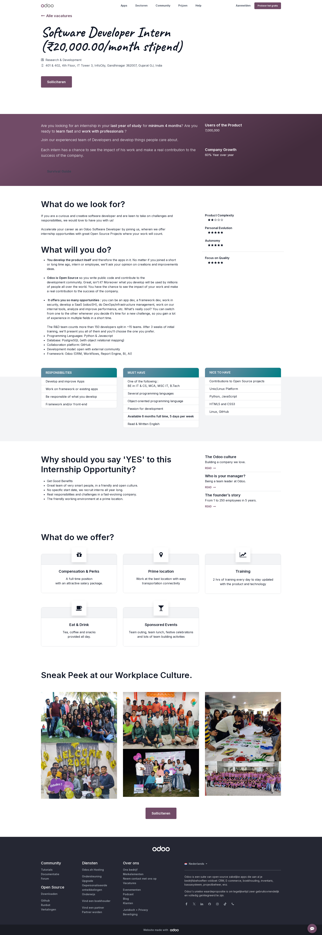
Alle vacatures (59, 16)
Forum (45, 878)
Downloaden (49, 893)
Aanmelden (243, 5)
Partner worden (92, 912)
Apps (124, 5)
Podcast (128, 894)
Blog (126, 898)
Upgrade (87, 880)
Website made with (156, 929)
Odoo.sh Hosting (93, 869)
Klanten (128, 903)
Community (163, 5)
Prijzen (182, 5)
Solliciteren (56, 82)
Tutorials (47, 869)
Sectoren (141, 5)
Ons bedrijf (130, 869)
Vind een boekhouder (96, 900)
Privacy (143, 909)
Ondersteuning (92, 876)
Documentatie (50, 874)
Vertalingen (48, 909)
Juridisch (129, 909)
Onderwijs (88, 894)
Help (198, 5)
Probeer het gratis (268, 5)
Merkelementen (133, 874)
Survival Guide (59, 171)
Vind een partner (93, 907)
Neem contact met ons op (140, 878)
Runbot (45, 905)
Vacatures (129, 883)
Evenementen (132, 889)
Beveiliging (130, 914)
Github (45, 900)
